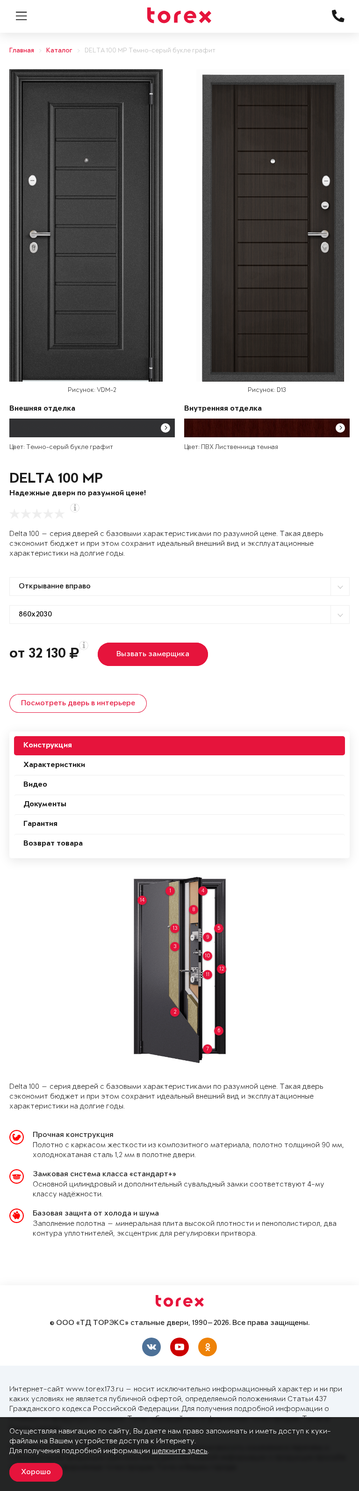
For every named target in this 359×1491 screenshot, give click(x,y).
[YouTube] (179, 1347)
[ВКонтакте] (151, 1347)
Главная (21, 50)
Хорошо (36, 1472)
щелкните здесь (180, 1451)
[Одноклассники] (207, 1347)
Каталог (59, 50)
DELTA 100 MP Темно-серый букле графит (150, 50)
